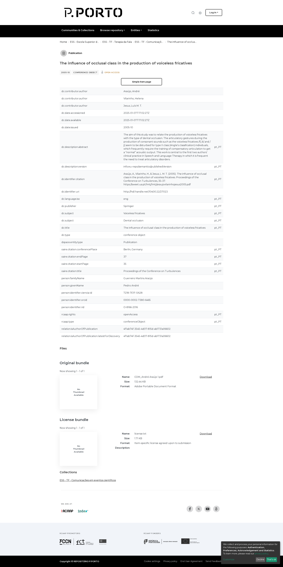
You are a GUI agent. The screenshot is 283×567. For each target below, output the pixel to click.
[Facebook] (190, 509)
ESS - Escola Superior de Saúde (84, 42)
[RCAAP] (216, 509)
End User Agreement (191, 561)
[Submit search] (193, 12)
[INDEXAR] (83, 511)
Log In (212, 12)
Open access (112, 72)
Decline (260, 559)
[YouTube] (207, 509)
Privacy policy (170, 561)
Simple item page (141, 81)
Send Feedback (214, 561)
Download (206, 377)
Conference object (85, 72)
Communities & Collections (77, 30)
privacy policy (261, 553)
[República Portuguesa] (162, 543)
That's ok (271, 559)
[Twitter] (198, 509)
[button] (200, 12)
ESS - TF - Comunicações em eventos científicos (149, 42)
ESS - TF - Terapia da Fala (117, 42)
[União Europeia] (192, 543)
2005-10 (65, 72)
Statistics (153, 30)
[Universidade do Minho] (103, 544)
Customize (228, 559)
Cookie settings (152, 561)
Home (63, 42)
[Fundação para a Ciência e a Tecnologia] (77, 544)
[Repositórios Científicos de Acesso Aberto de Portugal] (67, 511)
